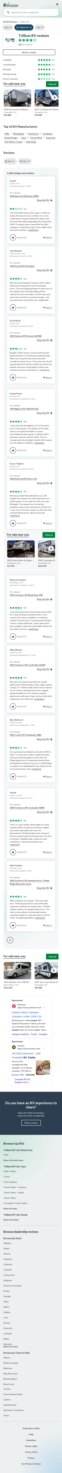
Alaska (6, 1248)
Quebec (7, 1399)
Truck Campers (10, 1182)
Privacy (31, 1458)
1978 (5, 1155)
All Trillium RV (22, 27)
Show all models (11, 1219)
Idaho (6, 1301)
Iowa (5, 1317)
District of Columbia (12, 1285)
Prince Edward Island (12, 1394)
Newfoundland (10, 1379)
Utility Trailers (9, 1171)
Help (31, 1434)
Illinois (6, 1307)
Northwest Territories (13, 1410)
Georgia (7, 1296)
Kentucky (7, 1328)
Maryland (7, 1344)
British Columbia (10, 1363)
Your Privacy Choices (31, 1464)
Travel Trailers (9, 1198)
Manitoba (7, 1368)
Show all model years (13, 1160)
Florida (6, 1291)
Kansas (6, 1323)
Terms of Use (31, 1452)
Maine (6, 1339)
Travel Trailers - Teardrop (14, 1187)
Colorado (7, 1269)
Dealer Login (31, 1446)
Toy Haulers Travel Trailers (15, 1203)
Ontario (7, 1389)
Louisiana (7, 1333)
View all (52, 84)
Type (6, 27)
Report (48, 237)
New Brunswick (10, 1373)
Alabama (7, 1243)
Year (38, 27)
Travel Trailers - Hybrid (13, 1192)
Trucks (6, 1176)
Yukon (6, 1415)
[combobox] (31, 13)
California (7, 1264)
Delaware (7, 1280)
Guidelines (31, 1440)
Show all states (10, 1346)
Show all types (10, 1208)
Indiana (6, 1312)
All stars (23, 161)
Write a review (29, 52)
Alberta (6, 1357)
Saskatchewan (10, 1405)
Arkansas (7, 1259)
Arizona (6, 1253)
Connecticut (9, 1275)
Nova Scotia (8, 1384)
